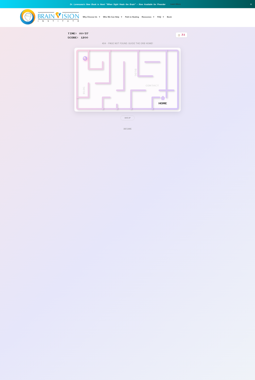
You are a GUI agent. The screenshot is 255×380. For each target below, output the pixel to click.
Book (169, 17)
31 (181, 35)
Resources (146, 17)
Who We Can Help (111, 17)
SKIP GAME (127, 129)
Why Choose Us (90, 17)
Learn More (175, 4)
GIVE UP (127, 118)
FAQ (159, 17)
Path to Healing (132, 17)
